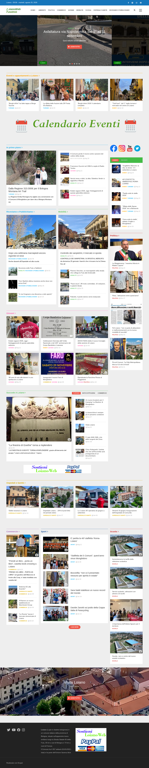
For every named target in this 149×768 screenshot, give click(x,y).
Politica (51, 10)
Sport (73, 544)
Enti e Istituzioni (71, 28)
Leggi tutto (75, 42)
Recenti (124, 160)
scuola (115, 564)
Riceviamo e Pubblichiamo (119, 10)
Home (33, 10)
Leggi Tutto (75, 698)
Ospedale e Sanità (15, 513)
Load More (74, 627)
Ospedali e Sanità (100, 10)
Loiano (8, 2)
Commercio (61, 10)
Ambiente (42, 10)
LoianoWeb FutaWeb (13, 10)
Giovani (71, 10)
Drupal (20, 763)
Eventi (80, 108)
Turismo (11, 108)
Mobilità (79, 10)
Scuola (88, 10)
